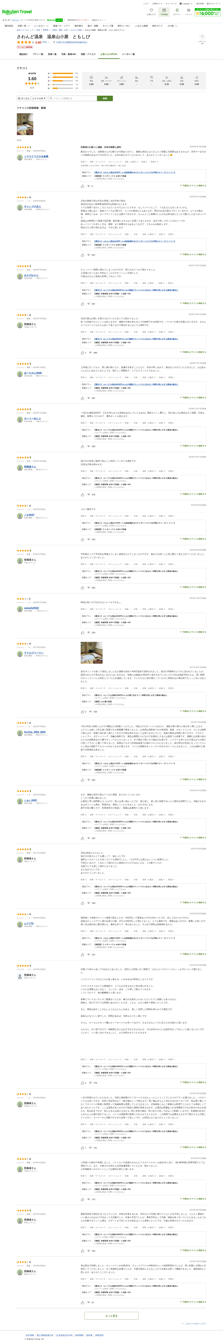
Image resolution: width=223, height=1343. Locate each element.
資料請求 (99, 1335)
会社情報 (30, 1335)
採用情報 (79, 1335)
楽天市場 (200, 4)
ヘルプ (146, 4)
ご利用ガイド (157, 4)
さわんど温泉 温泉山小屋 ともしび (53, 36)
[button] (25, 124)
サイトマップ (171, 4)
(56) (109, 54)
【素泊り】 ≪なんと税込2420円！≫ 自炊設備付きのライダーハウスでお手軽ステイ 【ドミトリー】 (135, 241)
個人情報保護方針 (45, 1335)
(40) (68, 54)
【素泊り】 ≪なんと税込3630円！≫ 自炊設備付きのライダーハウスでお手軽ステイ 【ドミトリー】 (135, 172)
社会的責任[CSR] (64, 1335)
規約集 (89, 1335)
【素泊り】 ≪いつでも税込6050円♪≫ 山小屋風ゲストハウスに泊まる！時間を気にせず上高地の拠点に (136, 290)
